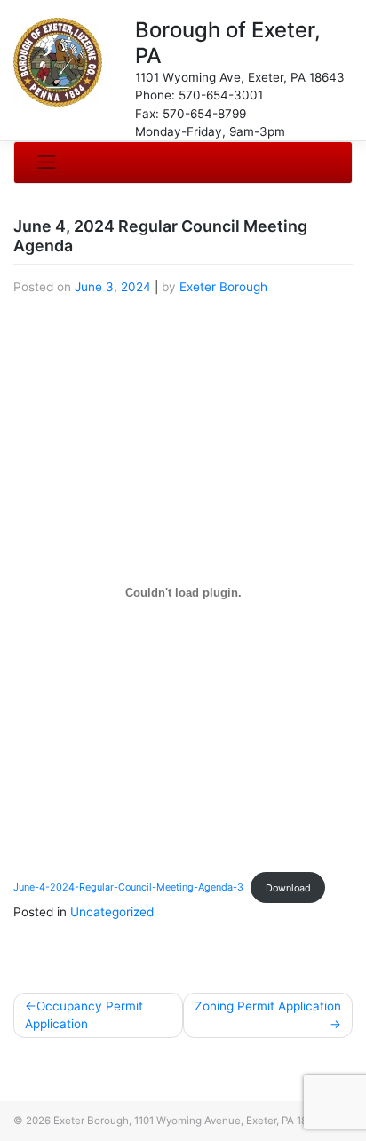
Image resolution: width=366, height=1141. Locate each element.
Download (288, 888)
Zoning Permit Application (268, 1006)
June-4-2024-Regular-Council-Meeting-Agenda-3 (128, 888)
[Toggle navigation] (47, 161)
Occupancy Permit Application (84, 1015)
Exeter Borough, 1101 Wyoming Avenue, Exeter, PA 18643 (189, 1120)
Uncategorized (112, 912)
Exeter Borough (223, 287)
